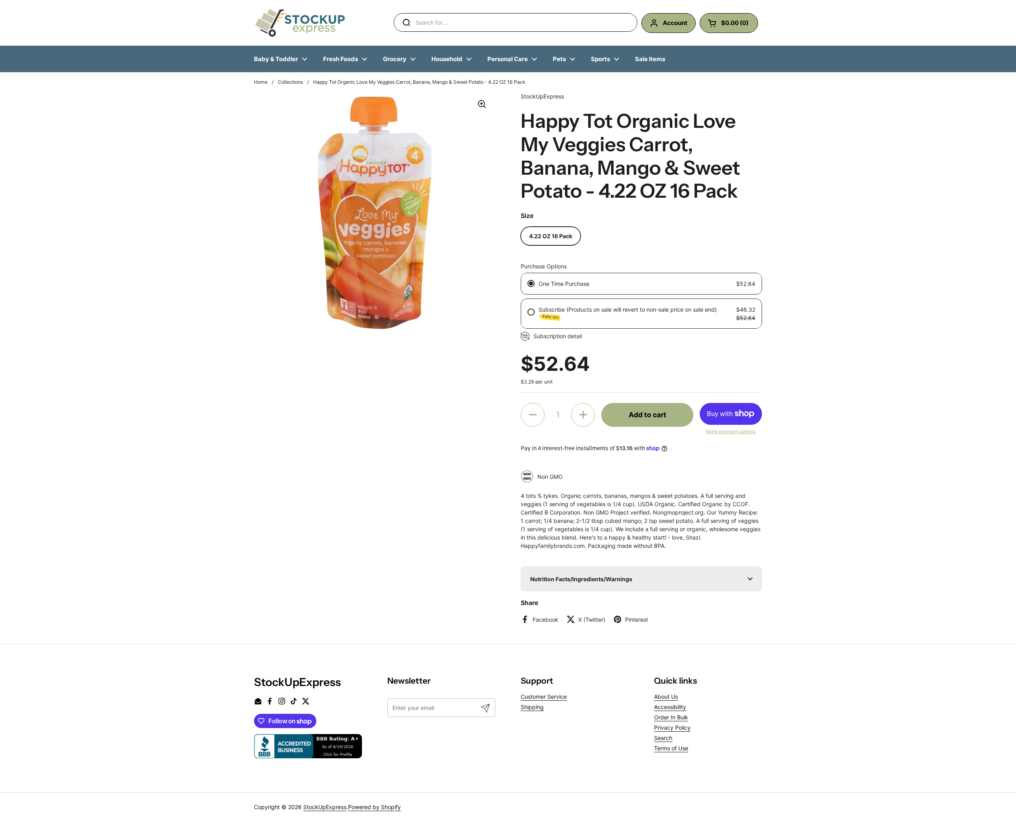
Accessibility (670, 706)
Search (663, 737)
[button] (533, 415)
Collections (290, 82)
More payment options (731, 431)
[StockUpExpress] (300, 23)
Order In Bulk (671, 717)
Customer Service (544, 696)
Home (260, 82)
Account (675, 23)
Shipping (532, 706)
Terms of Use (671, 748)
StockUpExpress (324, 807)
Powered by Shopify (374, 807)
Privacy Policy (672, 727)
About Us (666, 696)
